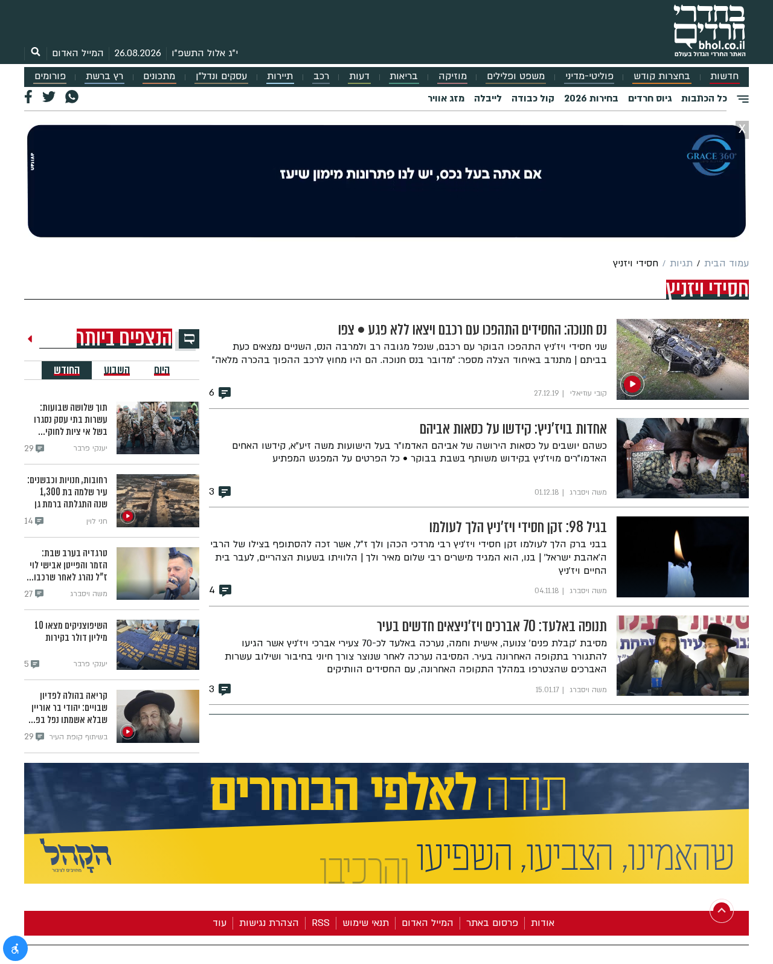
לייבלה (488, 98)
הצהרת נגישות (269, 923)
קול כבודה (533, 98)
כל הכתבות (704, 98)
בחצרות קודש (661, 76)
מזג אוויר (446, 98)
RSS (321, 923)
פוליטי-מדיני (589, 76)
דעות (359, 76)
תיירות (280, 76)
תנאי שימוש (365, 923)
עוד (219, 923)
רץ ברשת (104, 76)
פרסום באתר (492, 923)
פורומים (50, 76)
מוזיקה (452, 76)
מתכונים (159, 76)
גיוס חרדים (650, 98)
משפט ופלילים (516, 76)
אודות (542, 923)
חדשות (724, 76)
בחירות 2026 (591, 98)
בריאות (404, 76)
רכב (321, 76)
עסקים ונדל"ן (221, 76)
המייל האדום (78, 53)
